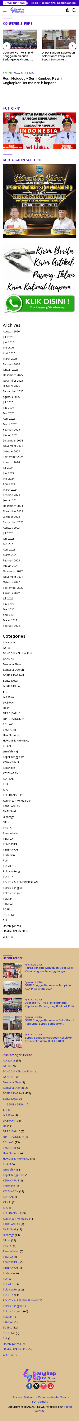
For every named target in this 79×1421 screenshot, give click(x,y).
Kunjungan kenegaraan (17, 800)
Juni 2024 (8, 473)
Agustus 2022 (11, 593)
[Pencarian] (74, 10)
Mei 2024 (8, 478)
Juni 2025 (8, 408)
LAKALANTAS (11, 806)
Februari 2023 (11, 560)
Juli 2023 (8, 533)
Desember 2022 (13, 571)
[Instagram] (43, 1386)
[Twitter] (36, 1386)
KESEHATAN (10, 773)
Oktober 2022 (11, 582)
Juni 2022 (8, 604)
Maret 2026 (10, 358)
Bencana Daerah (13, 669)
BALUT (7, 648)
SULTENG (9, 915)
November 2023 (13, 511)
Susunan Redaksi (23, 1397)
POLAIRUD (9, 866)
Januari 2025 (10, 435)
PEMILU (8, 838)
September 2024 (13, 457)
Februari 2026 (11, 364)
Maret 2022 (10, 620)
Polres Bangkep (12, 893)
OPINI (6, 822)
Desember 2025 (13, 375)
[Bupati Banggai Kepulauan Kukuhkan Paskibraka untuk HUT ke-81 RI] (12, 1040)
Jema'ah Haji (10, 751)
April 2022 (9, 615)
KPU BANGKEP (12, 795)
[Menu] (5, 10)
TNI (5, 920)
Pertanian (9, 855)
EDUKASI (8, 724)
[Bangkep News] (17, 10)
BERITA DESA (11, 686)
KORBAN (8, 778)
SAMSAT (8, 904)
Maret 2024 (10, 489)
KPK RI (7, 784)
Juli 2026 (8, 337)
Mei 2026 (8, 348)
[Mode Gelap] (67, 10)
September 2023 (13, 522)
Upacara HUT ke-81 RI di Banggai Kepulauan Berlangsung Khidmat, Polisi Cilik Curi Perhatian (18, 56)
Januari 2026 (10, 369)
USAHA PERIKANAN (15, 931)
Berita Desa (10, 680)
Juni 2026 (8, 342)
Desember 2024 (13, 440)
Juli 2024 (8, 468)
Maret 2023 (10, 555)
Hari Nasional (11, 735)
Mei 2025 (8, 413)
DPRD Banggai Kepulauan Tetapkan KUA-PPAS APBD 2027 (48, 987)
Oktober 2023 (11, 516)
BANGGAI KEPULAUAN (17, 653)
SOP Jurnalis (40, 1401)
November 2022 (13, 577)
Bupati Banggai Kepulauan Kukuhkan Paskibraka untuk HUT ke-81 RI (48, 1039)
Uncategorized (12, 926)
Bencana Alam (12, 664)
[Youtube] (51, 1386)
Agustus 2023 (11, 527)
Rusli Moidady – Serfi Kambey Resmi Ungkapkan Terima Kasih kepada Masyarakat (32, 83)
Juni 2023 (8, 538)
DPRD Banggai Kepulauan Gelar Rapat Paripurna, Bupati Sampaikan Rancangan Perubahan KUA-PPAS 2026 (58, 56)
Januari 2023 (10, 566)
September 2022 (13, 587)
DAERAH (8, 702)
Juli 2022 (8, 598)
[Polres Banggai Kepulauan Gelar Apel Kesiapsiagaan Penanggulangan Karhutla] (12, 970)
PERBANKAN (11, 849)
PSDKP (7, 898)
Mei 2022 (8, 609)
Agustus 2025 (11, 397)
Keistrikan (9, 768)
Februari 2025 (11, 429)
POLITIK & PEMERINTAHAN (20, 882)
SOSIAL (7, 909)
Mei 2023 (8, 544)
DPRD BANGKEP (13, 719)
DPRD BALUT (11, 713)
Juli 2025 (8, 402)
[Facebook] (29, 1386)
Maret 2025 (10, 424)
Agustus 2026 (11, 331)
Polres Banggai (12, 887)
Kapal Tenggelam (14, 757)
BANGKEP (9, 658)
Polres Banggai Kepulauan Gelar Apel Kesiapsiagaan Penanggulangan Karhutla (49, 969)
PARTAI (7, 828)
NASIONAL (9, 811)
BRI (5, 691)
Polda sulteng (11, 871)
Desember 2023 (13, 506)
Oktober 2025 (11, 386)
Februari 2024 (11, 495)
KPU (5, 789)
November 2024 (13, 446)
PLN (5, 860)
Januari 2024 (10, 500)
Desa (6, 708)
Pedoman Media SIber (52, 1397)
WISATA (8, 936)
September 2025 (13, 391)
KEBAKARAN (11, 762)
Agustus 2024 (11, 462)
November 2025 (13, 380)
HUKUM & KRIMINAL (16, 740)
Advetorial (9, 642)
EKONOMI (9, 730)
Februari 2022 (11, 625)
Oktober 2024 (11, 451)
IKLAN (7, 746)
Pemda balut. (11, 833)
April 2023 (9, 549)
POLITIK (7, 73)
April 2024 (9, 484)
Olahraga (8, 817)
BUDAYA (8, 697)
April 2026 (9, 353)
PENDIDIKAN (11, 844)
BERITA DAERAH (13, 675)
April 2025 (9, 418)
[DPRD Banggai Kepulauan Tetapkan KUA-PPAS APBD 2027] (12, 988)
